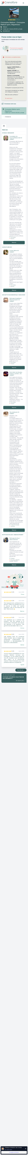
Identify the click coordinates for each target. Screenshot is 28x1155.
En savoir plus (9, 98)
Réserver (14, 242)
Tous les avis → (21, 670)
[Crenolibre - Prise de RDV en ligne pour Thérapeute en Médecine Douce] (9, 3)
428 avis (18, 19)
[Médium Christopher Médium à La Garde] (14, 13)
